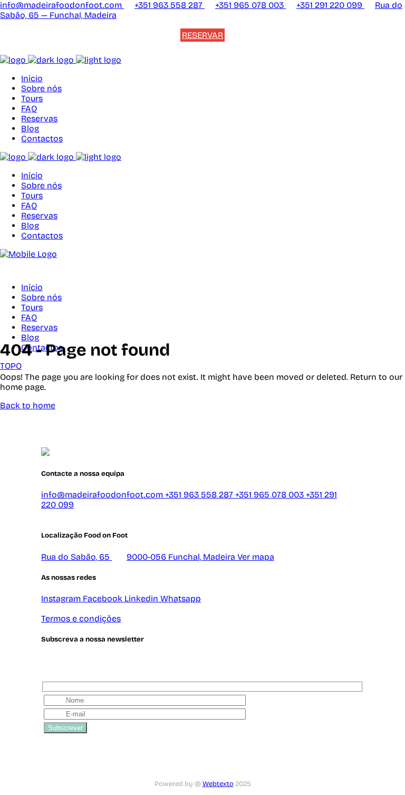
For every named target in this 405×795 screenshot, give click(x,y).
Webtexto (218, 784)
